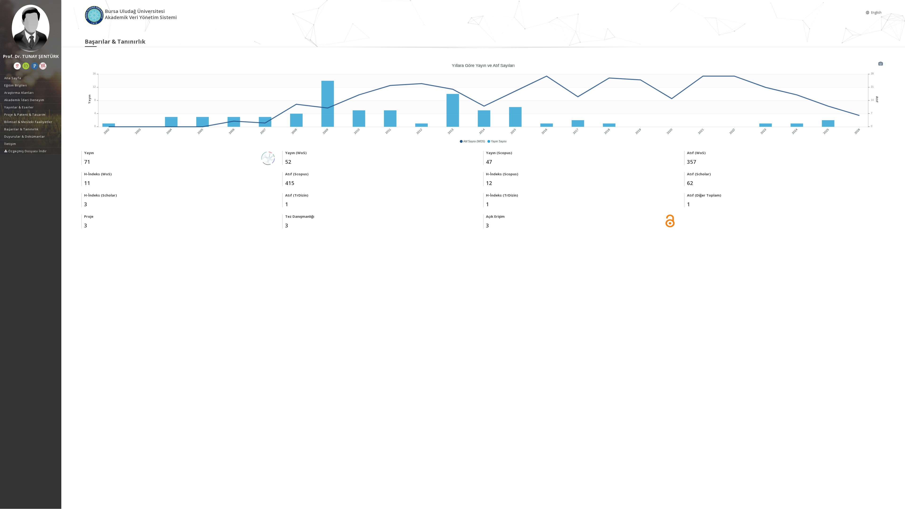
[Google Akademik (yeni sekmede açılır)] (17, 66)
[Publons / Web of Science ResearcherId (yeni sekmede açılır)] (34, 66)
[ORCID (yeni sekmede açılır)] (26, 66)
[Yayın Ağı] (268, 158)
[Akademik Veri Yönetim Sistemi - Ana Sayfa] (95, 15)
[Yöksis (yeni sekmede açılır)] (42, 66)
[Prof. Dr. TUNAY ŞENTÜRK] (30, 28)
